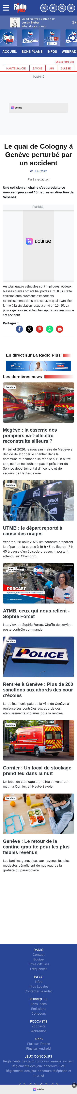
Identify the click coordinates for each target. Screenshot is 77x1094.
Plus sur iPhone (38, 1044)
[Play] (5, 35)
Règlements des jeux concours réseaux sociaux (38, 1061)
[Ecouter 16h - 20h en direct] (38, 366)
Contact (39, 955)
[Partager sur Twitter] (28, 331)
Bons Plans (32, 51)
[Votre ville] (44, 8)
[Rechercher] (62, 8)
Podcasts (38, 1026)
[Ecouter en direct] (53, 8)
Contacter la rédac (38, 991)
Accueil (9, 51)
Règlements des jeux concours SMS (38, 1066)
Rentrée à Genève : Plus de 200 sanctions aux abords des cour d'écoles (38, 690)
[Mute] (74, 22)
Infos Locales (38, 986)
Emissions (38, 1009)
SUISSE (66, 68)
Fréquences (38, 969)
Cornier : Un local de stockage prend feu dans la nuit (37, 770)
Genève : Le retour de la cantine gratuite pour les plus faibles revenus (36, 847)
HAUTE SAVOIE (16, 68)
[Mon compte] (71, 8)
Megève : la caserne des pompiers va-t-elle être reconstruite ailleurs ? (30, 435)
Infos (52, 51)
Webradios (38, 1031)
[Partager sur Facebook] (18, 331)
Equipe (38, 959)
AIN (51, 68)
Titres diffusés (38, 964)
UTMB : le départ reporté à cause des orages (32, 530)
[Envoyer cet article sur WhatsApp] (48, 331)
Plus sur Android (38, 1048)
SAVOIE (37, 68)
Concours (38, 1013)
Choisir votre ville (64, 61)
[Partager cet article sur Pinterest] (38, 331)
